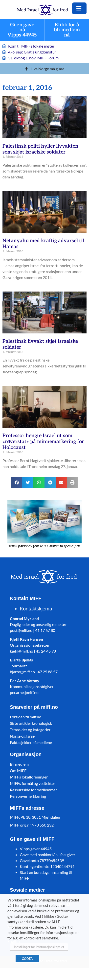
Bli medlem (19, 764)
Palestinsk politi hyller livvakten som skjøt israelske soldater (40, 149)
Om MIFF (18, 770)
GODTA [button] (27, 959)
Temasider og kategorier (30, 729)
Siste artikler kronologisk (31, 723)
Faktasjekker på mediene (31, 742)
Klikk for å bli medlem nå (67, 30)
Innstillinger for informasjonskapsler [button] (39, 947)
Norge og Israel (23, 736)
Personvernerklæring (28, 796)
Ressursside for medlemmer (33, 789)
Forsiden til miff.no (25, 716)
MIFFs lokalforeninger (29, 777)
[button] (16, 482)
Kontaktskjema (36, 608)
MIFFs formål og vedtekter (32, 783)
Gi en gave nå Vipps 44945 (22, 30)
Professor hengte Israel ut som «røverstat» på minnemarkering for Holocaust (43, 441)
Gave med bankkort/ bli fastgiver (47, 854)
